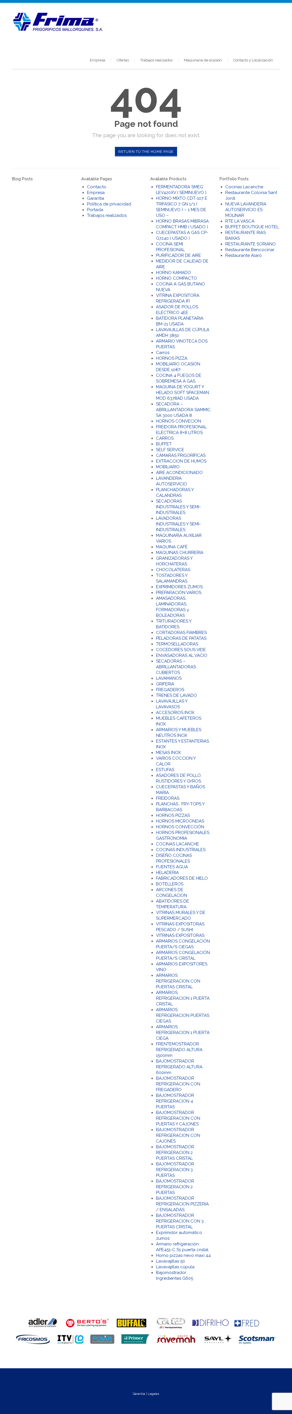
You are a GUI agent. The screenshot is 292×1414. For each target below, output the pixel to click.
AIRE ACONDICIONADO (179, 472)
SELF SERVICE (170, 449)
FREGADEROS (170, 689)
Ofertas (123, 60)
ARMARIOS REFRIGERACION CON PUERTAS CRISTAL (178, 981)
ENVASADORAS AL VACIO (181, 655)
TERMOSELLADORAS (177, 644)
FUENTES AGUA (172, 866)
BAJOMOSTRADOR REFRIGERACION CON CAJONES (178, 1135)
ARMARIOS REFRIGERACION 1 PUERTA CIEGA (183, 1032)
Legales (153, 1394)
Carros (162, 352)
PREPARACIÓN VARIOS (178, 592)
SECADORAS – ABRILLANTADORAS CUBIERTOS (176, 667)
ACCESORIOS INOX (175, 712)
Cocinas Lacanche (244, 186)
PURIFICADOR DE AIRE (178, 255)
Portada (95, 209)
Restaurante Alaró (243, 255)
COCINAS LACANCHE (177, 844)
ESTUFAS (165, 769)
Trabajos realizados (156, 60)
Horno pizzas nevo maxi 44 (183, 1255)
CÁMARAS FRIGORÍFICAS (181, 455)
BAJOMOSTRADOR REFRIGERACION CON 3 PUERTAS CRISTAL (180, 1221)
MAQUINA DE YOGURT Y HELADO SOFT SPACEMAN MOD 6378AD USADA (182, 392)
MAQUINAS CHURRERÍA (179, 552)
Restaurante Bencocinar (249, 249)
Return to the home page (146, 151)
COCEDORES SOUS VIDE (181, 649)
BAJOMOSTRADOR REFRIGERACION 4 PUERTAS (175, 1101)
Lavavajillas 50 (170, 1261)
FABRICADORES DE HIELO (182, 878)
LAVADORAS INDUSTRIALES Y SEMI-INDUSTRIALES (178, 524)
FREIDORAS (167, 798)
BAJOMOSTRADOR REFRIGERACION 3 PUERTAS (175, 1169)
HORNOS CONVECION (178, 421)
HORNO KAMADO (173, 272)
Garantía (95, 198)
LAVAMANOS (169, 678)
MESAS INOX (168, 752)
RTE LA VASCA (239, 221)
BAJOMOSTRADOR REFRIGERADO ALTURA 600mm (179, 1067)
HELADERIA (167, 872)
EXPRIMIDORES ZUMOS (179, 586)
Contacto (96, 186)
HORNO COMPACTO (176, 278)
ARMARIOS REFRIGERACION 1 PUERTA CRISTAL (183, 998)
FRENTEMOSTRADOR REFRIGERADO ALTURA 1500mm (179, 1049)
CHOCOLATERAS (173, 569)
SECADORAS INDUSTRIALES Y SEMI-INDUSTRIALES (178, 507)
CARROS (165, 438)
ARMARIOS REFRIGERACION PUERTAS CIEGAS (182, 1015)
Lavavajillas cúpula (175, 1266)
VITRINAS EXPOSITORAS (180, 935)
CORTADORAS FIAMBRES (181, 632)
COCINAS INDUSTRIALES (181, 849)
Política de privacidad (109, 204)
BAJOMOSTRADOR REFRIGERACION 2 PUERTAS (175, 1187)
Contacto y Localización (253, 60)
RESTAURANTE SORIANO (250, 244)
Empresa (97, 60)
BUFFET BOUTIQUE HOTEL (252, 226)
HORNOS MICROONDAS (180, 821)
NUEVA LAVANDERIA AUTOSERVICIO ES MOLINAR (245, 209)
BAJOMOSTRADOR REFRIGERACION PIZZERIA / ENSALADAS (182, 1204)
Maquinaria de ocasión (203, 60)
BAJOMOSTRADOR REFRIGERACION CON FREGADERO (178, 1084)
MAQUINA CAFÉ (172, 546)
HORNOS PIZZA (171, 358)
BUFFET (164, 444)
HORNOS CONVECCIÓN (180, 826)
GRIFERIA (165, 684)
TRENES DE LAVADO (176, 695)
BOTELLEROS (169, 884)
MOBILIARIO (168, 466)
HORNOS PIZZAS (173, 815)
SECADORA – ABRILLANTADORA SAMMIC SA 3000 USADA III (183, 409)
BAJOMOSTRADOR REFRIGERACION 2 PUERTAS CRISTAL (175, 1152)
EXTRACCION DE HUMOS (181, 461)
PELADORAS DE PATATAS (181, 638)
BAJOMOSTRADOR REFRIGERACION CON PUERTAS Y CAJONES (178, 1118)
